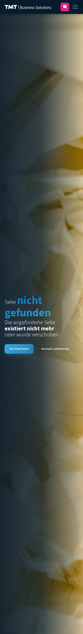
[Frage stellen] (65, 7)
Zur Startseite (19, 349)
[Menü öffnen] (75, 7)
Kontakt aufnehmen (55, 349)
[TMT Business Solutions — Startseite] (28, 6)
